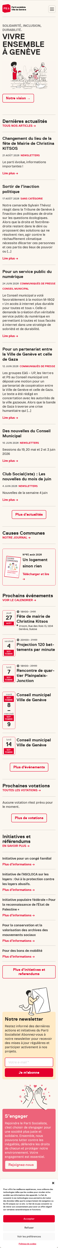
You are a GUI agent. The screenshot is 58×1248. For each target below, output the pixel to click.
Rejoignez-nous (21, 1165)
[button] (53, 1183)
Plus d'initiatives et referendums (29, 972)
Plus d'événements (29, 767)
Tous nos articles (17, 125)
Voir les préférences (29, 1236)
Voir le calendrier (18, 600)
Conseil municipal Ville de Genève (34, 697)
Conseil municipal (15, 288)
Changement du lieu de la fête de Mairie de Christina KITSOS (28, 143)
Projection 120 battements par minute (36, 647)
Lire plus (9, 173)
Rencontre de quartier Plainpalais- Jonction (35, 675)
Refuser (29, 1227)
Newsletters (30, 155)
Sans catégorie (31, 198)
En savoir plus (14, 845)
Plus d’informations (17, 864)
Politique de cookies (27, 1244)
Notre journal (15, 537)
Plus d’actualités (29, 514)
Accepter (29, 1218)
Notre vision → (18, 98)
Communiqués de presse (37, 283)
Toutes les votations (20, 790)
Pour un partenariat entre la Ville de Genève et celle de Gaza (27, 354)
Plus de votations (29, 818)
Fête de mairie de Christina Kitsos (33, 619)
